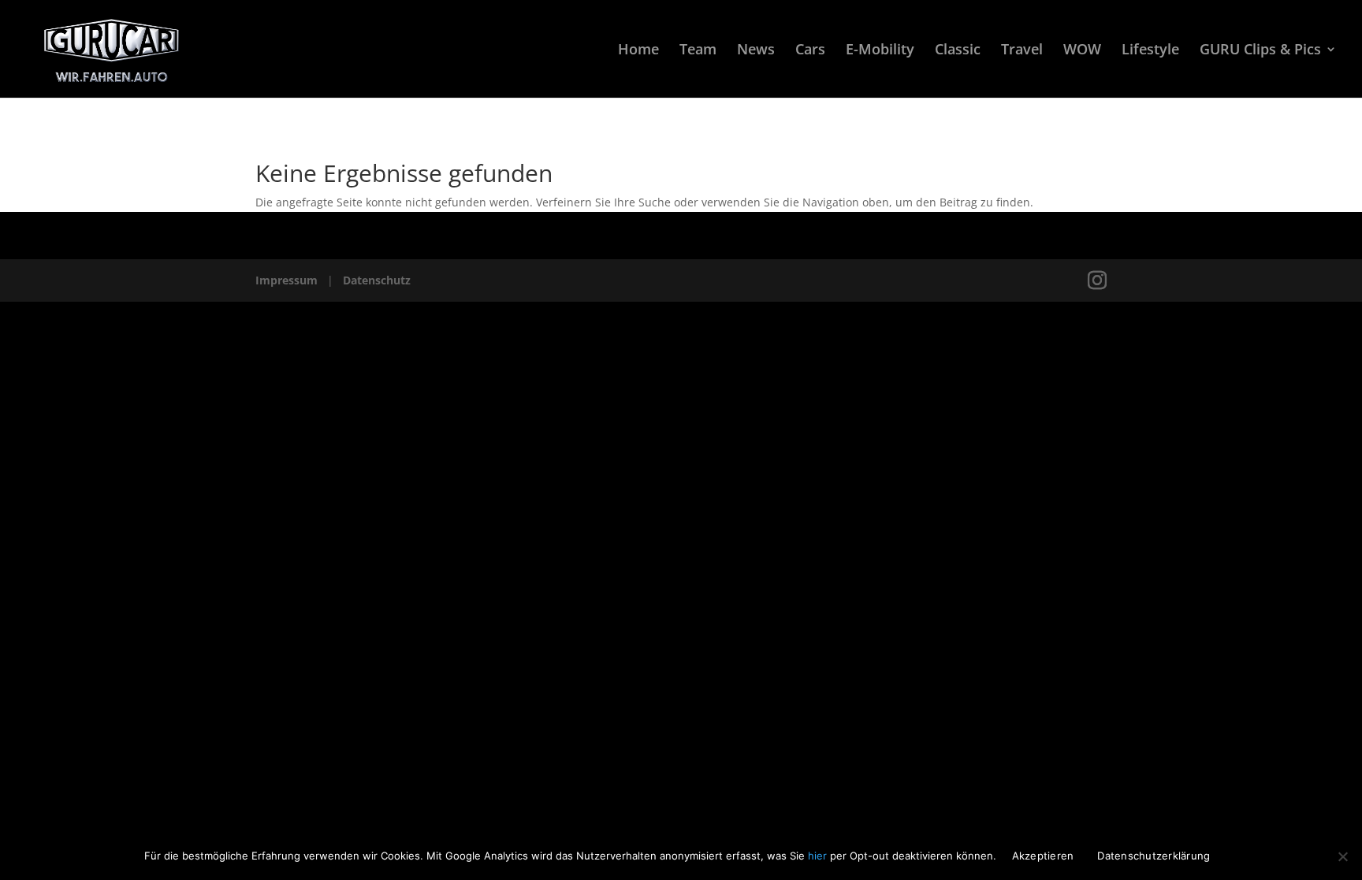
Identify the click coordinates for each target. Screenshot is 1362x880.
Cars (810, 50)
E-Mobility (880, 50)
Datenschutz (377, 280)
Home (638, 50)
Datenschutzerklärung (1153, 855)
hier (819, 855)
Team (697, 50)
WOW (1082, 50)
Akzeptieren (1043, 855)
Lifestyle (1150, 50)
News (756, 50)
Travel (1022, 50)
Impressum (286, 280)
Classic (958, 50)
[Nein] (1342, 856)
